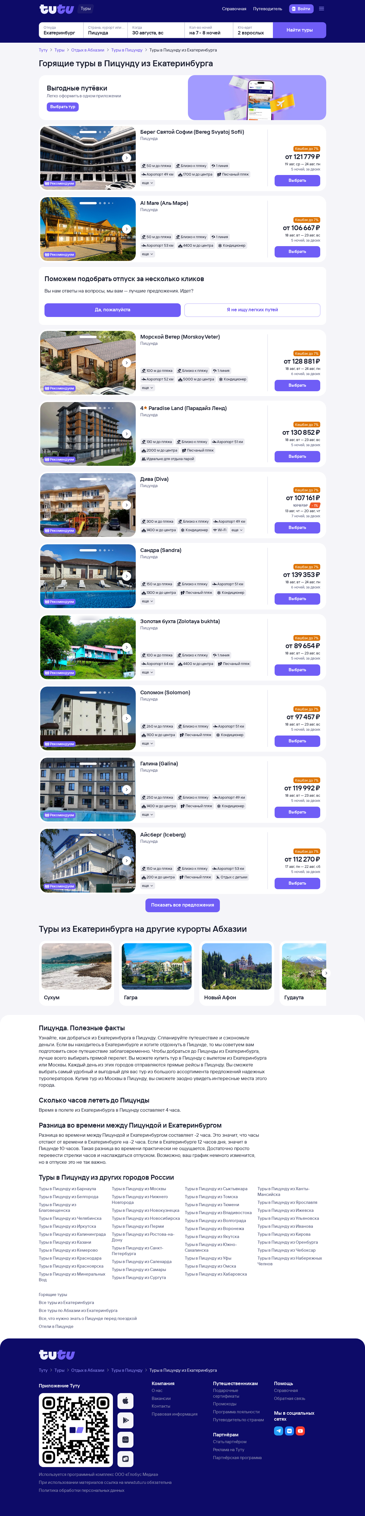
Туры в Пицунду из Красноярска (71, 1266)
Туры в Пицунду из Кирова (284, 1234)
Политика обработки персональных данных (81, 1490)
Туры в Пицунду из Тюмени (212, 1204)
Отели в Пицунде (56, 1326)
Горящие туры (53, 1294)
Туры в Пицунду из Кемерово (68, 1250)
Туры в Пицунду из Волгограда (215, 1220)
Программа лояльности (236, 1411)
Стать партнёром (229, 1441)
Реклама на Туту (228, 1449)
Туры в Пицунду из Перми (138, 1226)
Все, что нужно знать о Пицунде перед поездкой (88, 1318)
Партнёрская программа (237, 1457)
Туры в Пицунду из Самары (139, 1269)
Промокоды (224, 1403)
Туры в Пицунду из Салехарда (142, 1261)
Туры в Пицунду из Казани (65, 1242)
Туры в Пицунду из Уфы (208, 1258)
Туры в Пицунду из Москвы (139, 1188)
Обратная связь (289, 1398)
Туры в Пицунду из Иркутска (67, 1226)
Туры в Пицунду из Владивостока (218, 1212)
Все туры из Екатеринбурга (66, 1302)
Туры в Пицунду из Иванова (285, 1226)
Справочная (234, 8)
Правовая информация (175, 1414)
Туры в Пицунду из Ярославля (287, 1202)
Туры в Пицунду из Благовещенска (57, 1207)
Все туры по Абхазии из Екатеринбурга (78, 1310)
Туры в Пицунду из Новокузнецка (145, 1210)
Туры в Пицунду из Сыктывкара (216, 1188)
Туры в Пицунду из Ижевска (285, 1210)
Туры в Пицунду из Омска (210, 1266)
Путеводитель (267, 8)
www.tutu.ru (135, 1482)
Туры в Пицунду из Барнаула (67, 1188)
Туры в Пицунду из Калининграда (72, 1234)
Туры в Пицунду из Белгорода (68, 1196)
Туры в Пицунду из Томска (211, 1196)
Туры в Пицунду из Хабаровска (216, 1274)
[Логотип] (57, 8)
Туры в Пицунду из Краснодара (70, 1258)
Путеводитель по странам (238, 1419)
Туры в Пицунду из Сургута (139, 1277)
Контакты (161, 1406)
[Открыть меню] (322, 8)
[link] (63, 107)
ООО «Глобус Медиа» (136, 1474)
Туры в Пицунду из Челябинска (70, 1218)
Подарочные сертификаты (226, 1393)
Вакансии (161, 1398)
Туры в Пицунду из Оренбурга (287, 1242)
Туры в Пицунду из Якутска (212, 1236)
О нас (157, 1390)
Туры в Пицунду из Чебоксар (286, 1250)
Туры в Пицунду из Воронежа (214, 1228)
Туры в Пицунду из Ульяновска (288, 1218)
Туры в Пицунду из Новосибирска (146, 1218)
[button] (297, 180)
